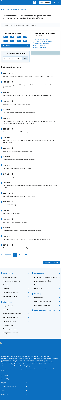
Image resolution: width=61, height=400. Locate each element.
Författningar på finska (41, 39)
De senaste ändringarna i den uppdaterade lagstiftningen (43, 42)
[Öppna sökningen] (34, 2)
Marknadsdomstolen (9, 321)
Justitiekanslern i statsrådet (42, 281)
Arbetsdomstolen (8, 325)
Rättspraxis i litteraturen (10, 333)
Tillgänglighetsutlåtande (8, 386)
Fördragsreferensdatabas (42, 305)
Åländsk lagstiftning (40, 47)
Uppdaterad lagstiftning (10, 277)
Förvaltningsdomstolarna (10, 317)
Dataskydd (4, 394)
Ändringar (6, 285)
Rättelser (6, 289)
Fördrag (37, 294)
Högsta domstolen (8, 306)
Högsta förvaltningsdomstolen (12, 313)
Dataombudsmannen (40, 285)
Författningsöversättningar (11, 292)
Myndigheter (39, 273)
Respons (3, 383)
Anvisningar (4, 375)
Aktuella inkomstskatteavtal (42, 301)
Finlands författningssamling (15, 9)
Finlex (5, 25)
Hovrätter (6, 310)
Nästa (24, 255)
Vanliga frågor (5, 379)
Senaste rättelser (40, 45)
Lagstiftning (12, 25)
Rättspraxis (7, 302)
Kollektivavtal (38, 289)
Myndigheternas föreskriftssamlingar (45, 277)
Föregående (7, 255)
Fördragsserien (38, 298)
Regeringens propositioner (44, 310)
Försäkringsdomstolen (10, 329)
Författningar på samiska (10, 296)
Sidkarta (3, 390)
